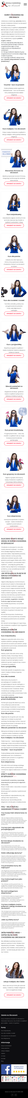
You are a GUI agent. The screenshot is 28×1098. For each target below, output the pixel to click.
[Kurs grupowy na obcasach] (14, 461)
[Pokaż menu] (25, 4)
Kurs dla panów (14, 256)
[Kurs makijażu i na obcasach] (14, 116)
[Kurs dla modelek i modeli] (14, 287)
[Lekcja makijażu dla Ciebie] (14, 969)
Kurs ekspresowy (14, 516)
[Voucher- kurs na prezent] (14, 72)
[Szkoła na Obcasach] (11, 4)
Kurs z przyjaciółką (14, 344)
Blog (2, 1061)
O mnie (3, 1056)
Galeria (3, 1053)
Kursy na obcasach (6, 1046)
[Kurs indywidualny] (14, 201)
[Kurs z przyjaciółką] (14, 331)
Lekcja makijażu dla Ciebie (14, 982)
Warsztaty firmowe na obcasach (14, 172)
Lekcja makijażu (5, 1051)
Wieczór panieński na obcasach (14, 387)
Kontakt (3, 1058)
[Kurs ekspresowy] (14, 503)
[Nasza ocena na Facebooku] (14, 1070)
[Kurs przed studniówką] (14, 417)
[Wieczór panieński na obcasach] (14, 373)
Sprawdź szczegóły (14, 98)
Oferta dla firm (5, 1048)
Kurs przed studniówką (14, 430)
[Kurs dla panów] (14, 243)
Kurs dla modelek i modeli (14, 300)
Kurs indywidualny (14, 214)
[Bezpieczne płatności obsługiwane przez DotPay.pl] (14, 1079)
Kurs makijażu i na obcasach (14, 129)
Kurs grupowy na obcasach (14, 474)
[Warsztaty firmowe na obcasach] (14, 158)
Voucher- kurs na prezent (14, 85)
